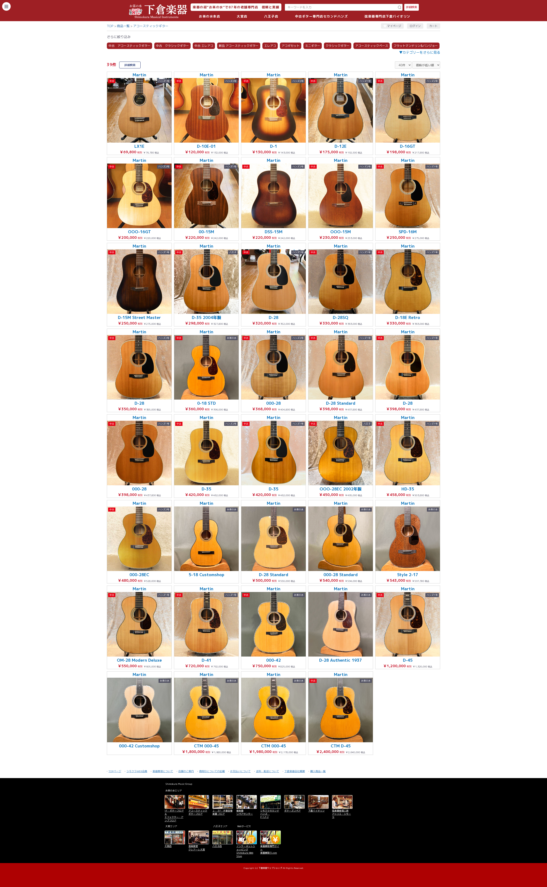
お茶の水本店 (209, 16)
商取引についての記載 (212, 771)
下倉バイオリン (316, 810)
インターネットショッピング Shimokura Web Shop (245, 851)
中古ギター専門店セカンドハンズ (321, 16)
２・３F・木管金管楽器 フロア (222, 812)
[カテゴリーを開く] (6, 6)
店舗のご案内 (186, 771)
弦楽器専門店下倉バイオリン (387, 16)
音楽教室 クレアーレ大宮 (196, 847)
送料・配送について (267, 771)
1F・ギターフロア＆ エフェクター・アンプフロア (174, 815)
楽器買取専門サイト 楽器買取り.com (269, 849)
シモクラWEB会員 (136, 771)
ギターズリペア (292, 810)
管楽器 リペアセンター (244, 812)
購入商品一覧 (318, 771)
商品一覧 (123, 26)
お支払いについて (240, 771)
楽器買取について (163, 771)
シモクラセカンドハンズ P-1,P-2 (269, 814)
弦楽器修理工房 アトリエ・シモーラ (341, 814)
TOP (110, 26)
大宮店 (242, 16)
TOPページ (115, 771)
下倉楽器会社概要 (294, 771)
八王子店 (271, 16)
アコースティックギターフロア (197, 812)
